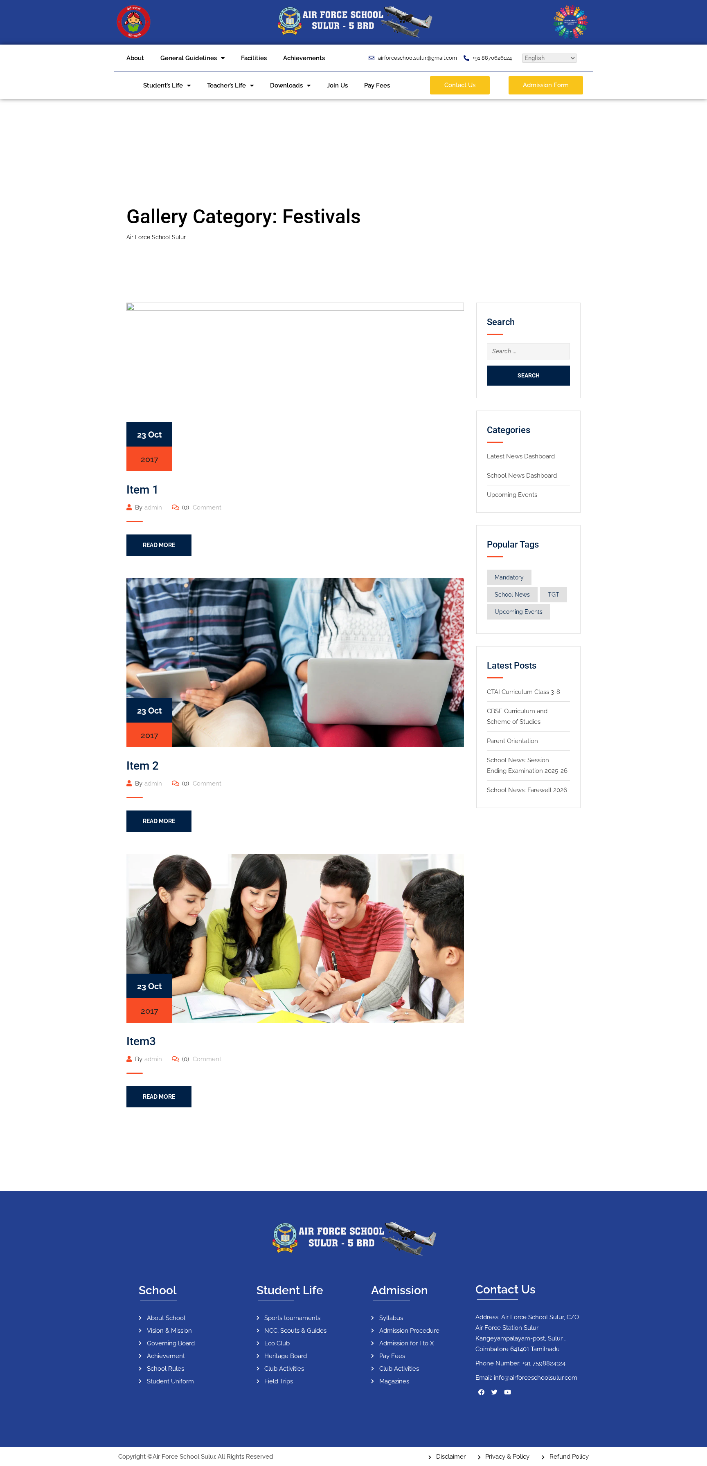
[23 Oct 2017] (295, 386)
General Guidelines (188, 58)
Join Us (337, 85)
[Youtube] (508, 1392)
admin (153, 507)
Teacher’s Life (226, 85)
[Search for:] (528, 351)
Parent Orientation (512, 741)
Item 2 (142, 765)
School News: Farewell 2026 (527, 790)
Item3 (141, 1041)
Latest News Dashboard (521, 456)
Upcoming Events (512, 494)
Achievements (304, 58)
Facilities (254, 58)
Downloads (286, 85)
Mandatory (509, 577)
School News (512, 594)
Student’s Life (163, 85)
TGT (553, 594)
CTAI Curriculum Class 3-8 (523, 692)
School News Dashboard (522, 475)
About (135, 58)
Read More (159, 545)
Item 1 (142, 489)
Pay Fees (377, 85)
